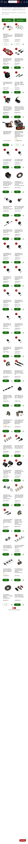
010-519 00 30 (6, 4)
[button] (2, 2)
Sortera (21, 20)
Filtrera (8, 20)
